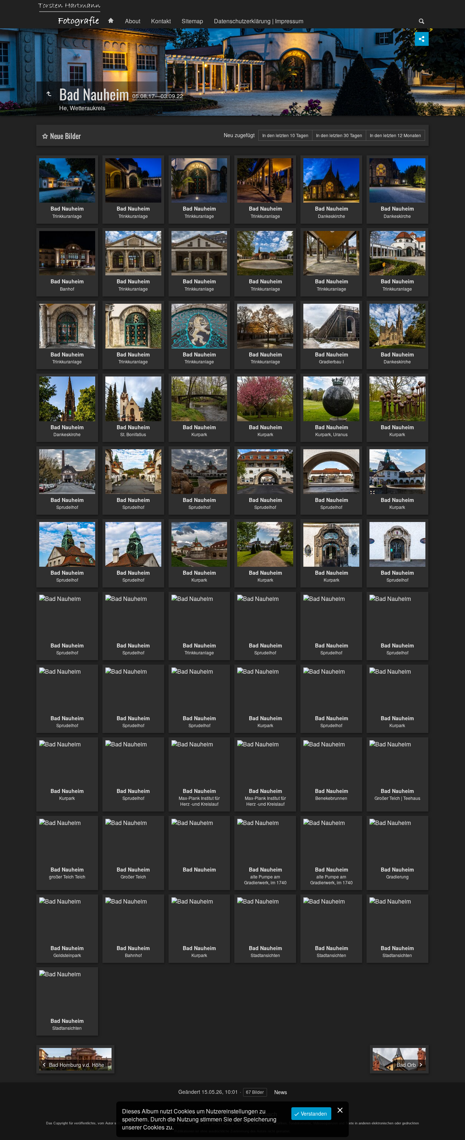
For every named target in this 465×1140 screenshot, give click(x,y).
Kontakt (161, 21)
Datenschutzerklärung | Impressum (258, 21)
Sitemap (192, 21)
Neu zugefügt (239, 135)
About (132, 21)
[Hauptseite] (69, 14)
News (280, 1092)
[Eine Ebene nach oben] (49, 94)
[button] (14, 1125)
